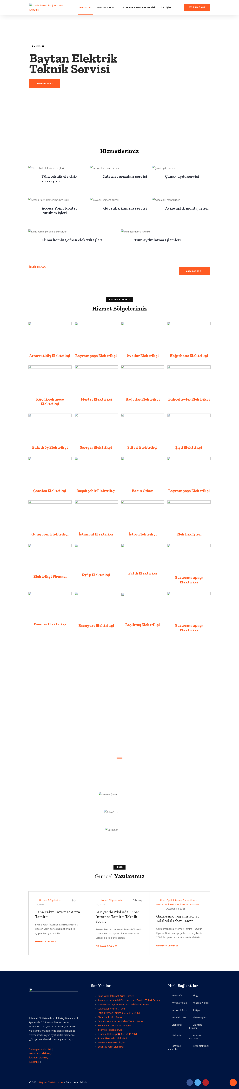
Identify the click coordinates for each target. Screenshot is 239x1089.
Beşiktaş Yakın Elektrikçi (111, 1046)
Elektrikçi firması (195, 1026)
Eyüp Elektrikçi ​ (96, 574)
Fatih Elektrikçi (142, 573)
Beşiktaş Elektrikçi (142, 624)
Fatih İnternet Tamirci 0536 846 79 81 (119, 1012)
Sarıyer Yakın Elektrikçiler (111, 1042)
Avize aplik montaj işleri (187, 208)
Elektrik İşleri (189, 534)
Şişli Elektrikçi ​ (189, 447)
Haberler (177, 1035)
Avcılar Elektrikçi (143, 355)
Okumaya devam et (46, 941)
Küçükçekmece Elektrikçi (50, 401)
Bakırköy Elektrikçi (50, 447)
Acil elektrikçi (179, 1017)
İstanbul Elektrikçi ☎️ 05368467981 (117, 1034)
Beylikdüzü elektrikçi (40, 1053)
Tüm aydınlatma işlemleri (157, 240)
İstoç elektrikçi (201, 1045)
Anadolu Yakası (201, 1002)
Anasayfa (85, 7)
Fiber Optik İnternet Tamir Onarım (179, 900)
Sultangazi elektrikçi (40, 1049)
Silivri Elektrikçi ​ (142, 447)
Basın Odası (142, 490)
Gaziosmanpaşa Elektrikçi (189, 579)
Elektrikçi (34, 1061)
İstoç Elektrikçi (143, 534)
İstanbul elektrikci (174, 1047)
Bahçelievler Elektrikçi (189, 399)
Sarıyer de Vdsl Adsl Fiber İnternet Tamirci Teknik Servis (117, 917)
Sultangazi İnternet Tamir (112, 1008)
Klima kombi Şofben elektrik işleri (71, 240)
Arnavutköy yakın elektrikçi (112, 1038)
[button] (194, 271)
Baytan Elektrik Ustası (51, 1082)
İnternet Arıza (179, 1010)
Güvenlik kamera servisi (125, 208)
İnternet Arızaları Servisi (138, 7)
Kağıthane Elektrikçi (189, 355)
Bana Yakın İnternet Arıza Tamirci (57, 914)
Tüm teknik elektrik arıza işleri (59, 178)
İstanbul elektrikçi (38, 1057)
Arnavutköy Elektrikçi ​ (50, 355)
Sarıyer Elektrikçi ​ (96, 447)
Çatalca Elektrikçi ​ (50, 490)
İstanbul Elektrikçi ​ (96, 534)
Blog (195, 995)
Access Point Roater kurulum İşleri (59, 210)
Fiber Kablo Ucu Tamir (110, 1017)
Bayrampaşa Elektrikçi (189, 490)
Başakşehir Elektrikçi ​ (96, 490)
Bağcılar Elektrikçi (143, 399)
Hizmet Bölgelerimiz (50, 900)
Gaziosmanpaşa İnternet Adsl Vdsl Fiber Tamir (177, 918)
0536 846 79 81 (197, 7)
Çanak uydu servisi (182, 176)
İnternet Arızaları (189, 904)
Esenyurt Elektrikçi (96, 625)
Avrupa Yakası (106, 7)
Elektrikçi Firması (50, 576)
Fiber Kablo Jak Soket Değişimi (114, 1025)
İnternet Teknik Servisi (110, 1029)
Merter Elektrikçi (96, 399)
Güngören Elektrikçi (50, 534)
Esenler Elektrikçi (50, 624)
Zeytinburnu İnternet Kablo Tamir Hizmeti (121, 1021)
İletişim (166, 7)
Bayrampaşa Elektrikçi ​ (96, 355)
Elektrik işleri (199, 1017)
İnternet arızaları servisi (125, 176)
